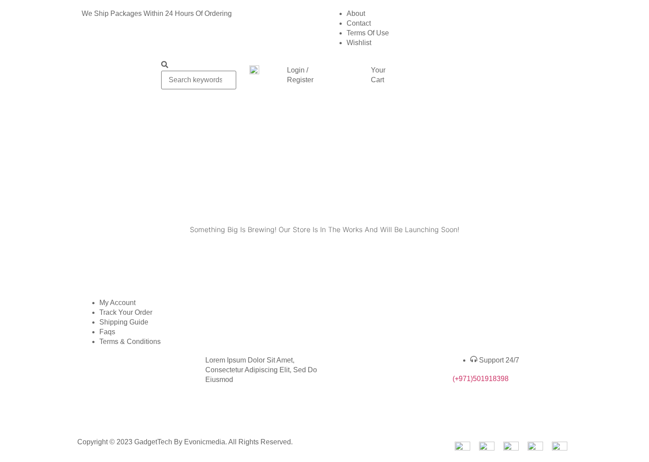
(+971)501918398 (481, 378)
